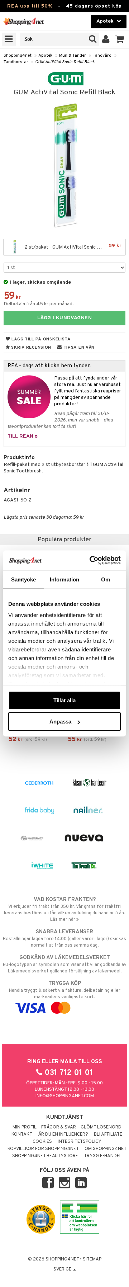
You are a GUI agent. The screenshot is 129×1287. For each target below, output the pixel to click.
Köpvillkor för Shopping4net (43, 1149)
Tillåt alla (64, 700)
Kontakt (21, 1134)
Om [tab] (105, 579)
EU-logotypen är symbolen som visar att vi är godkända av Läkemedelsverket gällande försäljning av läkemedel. (64, 964)
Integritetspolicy (79, 1142)
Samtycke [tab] (23, 579)
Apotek (45, 55)
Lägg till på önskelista (40, 339)
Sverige (62, 1269)
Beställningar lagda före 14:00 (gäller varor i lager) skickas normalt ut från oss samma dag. (64, 938)
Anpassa (60, 721)
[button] (120, 39)
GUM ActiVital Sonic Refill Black (65, 62)
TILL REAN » (23, 436)
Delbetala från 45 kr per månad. (39, 304)
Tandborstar (16, 62)
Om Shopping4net (105, 1149)
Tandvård (102, 55)
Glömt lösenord (101, 1127)
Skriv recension (30, 347)
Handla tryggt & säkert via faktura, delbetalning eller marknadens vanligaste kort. (64, 990)
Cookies (42, 1142)
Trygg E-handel (103, 1156)
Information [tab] (64, 579)
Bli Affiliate (108, 1134)
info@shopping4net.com (64, 1096)
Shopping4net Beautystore (45, 1156)
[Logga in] (106, 39)
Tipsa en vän (78, 347)
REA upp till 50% (30, 6)
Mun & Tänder (72, 55)
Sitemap (92, 1259)
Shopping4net (18, 55)
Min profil (25, 1127)
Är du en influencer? (63, 1134)
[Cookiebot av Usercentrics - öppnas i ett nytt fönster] (91, 560)
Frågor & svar (58, 1127)
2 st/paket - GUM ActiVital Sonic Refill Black (72, 246)
